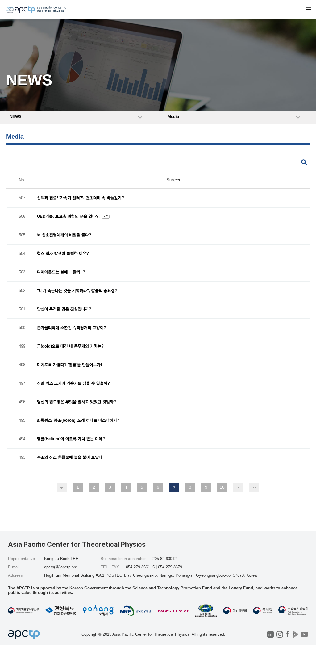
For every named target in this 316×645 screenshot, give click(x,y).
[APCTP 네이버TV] (295, 634)
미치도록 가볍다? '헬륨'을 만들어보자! (69, 365)
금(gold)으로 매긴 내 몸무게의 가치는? (70, 346)
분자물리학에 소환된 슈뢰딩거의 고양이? (71, 328)
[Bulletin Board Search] (304, 162)
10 (222, 487)
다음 (238, 487)
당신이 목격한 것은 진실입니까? (64, 309)
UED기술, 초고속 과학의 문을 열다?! (69, 216)
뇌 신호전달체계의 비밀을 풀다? (64, 235)
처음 (62, 487)
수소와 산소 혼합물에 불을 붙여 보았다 (69, 457)
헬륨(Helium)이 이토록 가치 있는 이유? (71, 439)
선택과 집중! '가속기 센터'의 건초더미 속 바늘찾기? (80, 198)
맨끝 (254, 487)
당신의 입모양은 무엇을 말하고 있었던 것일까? (76, 402)
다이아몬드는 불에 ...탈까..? (61, 272)
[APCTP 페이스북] (287, 634)
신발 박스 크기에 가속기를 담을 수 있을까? (73, 383)
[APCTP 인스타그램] (280, 634)
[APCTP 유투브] (304, 634)
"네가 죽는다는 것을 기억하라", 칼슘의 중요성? (77, 291)
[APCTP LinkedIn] (270, 634)
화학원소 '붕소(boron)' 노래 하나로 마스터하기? (78, 420)
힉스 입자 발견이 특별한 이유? (63, 253)
